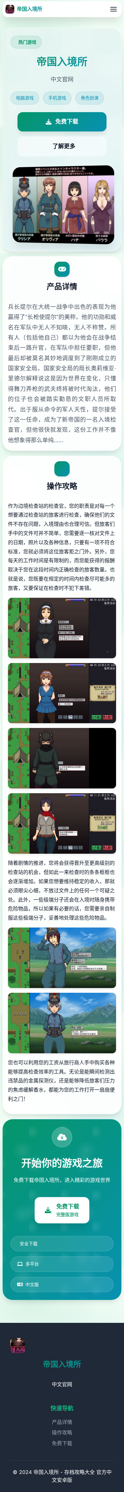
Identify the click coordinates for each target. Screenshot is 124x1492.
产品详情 (62, 1422)
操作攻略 (62, 1432)
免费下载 (62, 1443)
